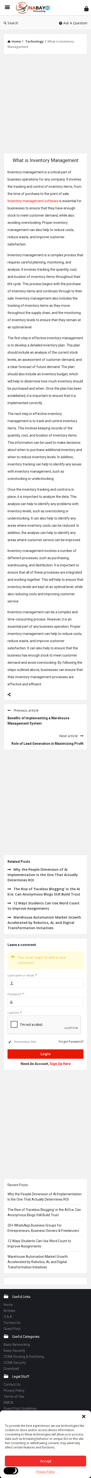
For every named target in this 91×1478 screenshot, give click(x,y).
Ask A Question (75, 23)
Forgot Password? (71, 1042)
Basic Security (14, 1351)
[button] (83, 1416)
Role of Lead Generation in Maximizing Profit (47, 743)
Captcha (15, 1013)
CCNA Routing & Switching (24, 1357)
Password (16, 994)
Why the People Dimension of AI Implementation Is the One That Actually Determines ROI (43, 874)
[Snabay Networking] (34, 8)
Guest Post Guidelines (20, 1408)
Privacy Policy (45, 1472)
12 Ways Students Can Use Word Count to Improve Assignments (44, 906)
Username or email (22, 975)
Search (13, 23)
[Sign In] (86, 8)
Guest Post (12, 1329)
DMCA (8, 1402)
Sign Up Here (60, 1064)
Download (11, 1369)
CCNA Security (15, 1363)
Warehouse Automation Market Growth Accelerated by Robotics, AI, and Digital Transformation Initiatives (44, 922)
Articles (9, 1311)
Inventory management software (33, 201)
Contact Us (12, 1323)
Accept (45, 1461)
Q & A (8, 1317)
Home (8, 1305)
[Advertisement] (45, 103)
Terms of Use (14, 1396)
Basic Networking (17, 1344)
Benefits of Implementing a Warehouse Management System (38, 720)
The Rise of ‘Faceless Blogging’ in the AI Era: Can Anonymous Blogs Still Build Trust (44, 891)
